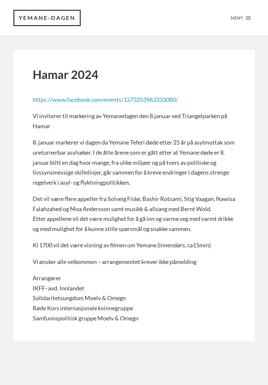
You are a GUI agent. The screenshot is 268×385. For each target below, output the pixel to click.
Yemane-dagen (47, 17)
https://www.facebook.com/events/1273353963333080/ (105, 99)
